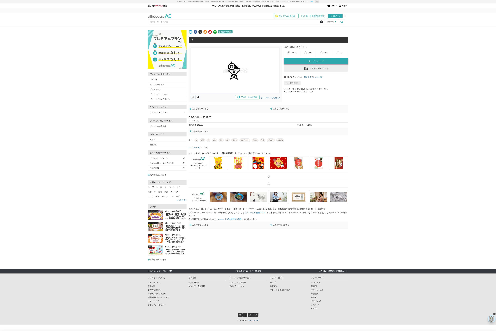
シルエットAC (194, 147)
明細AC (314, 309)
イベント (150, 234)
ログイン (336, 16)
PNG (310, 53)
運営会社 (151, 286)
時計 (166, 192)
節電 (160, 192)
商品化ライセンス (237, 286)
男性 (178, 196)
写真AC (314, 286)
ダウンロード (318, 61)
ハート (171, 187)
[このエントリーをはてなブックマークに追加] (190, 32)
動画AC (314, 297)
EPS (326, 53)
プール (155, 187)
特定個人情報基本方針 (157, 294)
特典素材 (153, 80)
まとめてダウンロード (319, 68)
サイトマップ (153, 301)
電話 (149, 192)
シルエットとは (154, 282)
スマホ (150, 196)
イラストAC (316, 282)
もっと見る (181, 200)
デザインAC (316, 301)
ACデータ (315, 305)
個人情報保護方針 (155, 290)
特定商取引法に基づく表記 (158, 297)
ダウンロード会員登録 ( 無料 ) (313, 16)
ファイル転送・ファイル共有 (161, 163)
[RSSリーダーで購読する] (205, 32)
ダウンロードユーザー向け (153, 211)
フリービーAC (317, 290)
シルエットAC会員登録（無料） (230, 219)
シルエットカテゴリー (159, 113)
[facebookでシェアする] (195, 32)
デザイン (150, 246)
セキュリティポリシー (157, 305)
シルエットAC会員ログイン (256, 213)
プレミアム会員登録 (287, 16)
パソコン (165, 196)
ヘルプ (152, 140)
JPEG (293, 53)
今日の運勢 (154, 168)
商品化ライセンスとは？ (314, 77)
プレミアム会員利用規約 (280, 290)
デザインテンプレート (159, 158)
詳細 (312, 1)
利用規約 (153, 145)
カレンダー (175, 192)
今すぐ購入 (294, 83)
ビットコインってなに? (270, 98)
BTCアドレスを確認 (249, 97)
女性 (179, 187)
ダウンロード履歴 (157, 84)
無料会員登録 (194, 282)
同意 (317, 1)
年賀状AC (315, 294)
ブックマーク (155, 89)
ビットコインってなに (159, 94)
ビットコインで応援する (160, 99)
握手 (157, 196)
